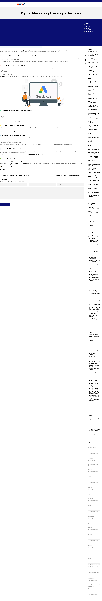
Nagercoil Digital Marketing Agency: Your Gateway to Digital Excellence (93, 144)
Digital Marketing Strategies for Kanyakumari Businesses (93, 567)
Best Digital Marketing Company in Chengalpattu (93, 458)
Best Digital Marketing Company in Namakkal (93, 505)
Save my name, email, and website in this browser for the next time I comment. (15, 200)
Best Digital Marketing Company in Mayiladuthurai (93, 497)
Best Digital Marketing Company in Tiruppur (93, 548)
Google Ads (2, 76)
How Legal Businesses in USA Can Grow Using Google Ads (93, 420)
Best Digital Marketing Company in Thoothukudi (93, 537)
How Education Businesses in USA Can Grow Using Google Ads (93, 425)
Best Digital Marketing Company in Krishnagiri (93, 490)
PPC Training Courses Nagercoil (93, 156)
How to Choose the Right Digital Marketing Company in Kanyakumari (93, 120)
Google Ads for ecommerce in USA (34, 154)
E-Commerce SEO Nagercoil (93, 105)
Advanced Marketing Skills (93, 238)
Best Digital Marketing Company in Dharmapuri (93, 472)
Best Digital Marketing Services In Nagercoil (93, 552)
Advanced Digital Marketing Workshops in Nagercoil (92, 447)
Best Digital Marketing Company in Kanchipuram (93, 487)
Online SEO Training (91, 578)
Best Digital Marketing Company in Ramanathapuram (93, 516)
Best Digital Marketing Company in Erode (93, 479)
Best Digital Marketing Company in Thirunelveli (93, 534)
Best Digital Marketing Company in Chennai (93, 461)
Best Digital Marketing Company (93, 79)
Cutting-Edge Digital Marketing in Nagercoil (93, 558)
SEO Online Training (91, 586)
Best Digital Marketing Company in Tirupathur (93, 545)
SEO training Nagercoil (93, 363)
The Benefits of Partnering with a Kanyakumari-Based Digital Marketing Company (94, 184)
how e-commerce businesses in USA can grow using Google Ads (17, 163)
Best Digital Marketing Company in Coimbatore (93, 465)
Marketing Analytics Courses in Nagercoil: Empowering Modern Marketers (93, 137)
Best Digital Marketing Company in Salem (93, 523)
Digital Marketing (91, 91)
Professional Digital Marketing (93, 157)
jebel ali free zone (91, 132)
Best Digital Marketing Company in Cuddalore (93, 468)
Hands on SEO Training (91, 570)
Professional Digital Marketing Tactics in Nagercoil (93, 581)
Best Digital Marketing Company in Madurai (93, 494)
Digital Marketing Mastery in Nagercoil (92, 561)
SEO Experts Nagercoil (92, 165)
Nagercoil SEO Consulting (92, 150)
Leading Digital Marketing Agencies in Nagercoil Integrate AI (93, 573)
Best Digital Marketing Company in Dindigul (93, 476)
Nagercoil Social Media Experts (93, 152)
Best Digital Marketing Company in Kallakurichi (93, 483)
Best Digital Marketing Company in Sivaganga (93, 526)
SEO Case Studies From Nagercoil (94, 164)
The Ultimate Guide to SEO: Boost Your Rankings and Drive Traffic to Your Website (94, 199)
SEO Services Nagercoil (92, 168)
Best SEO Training (91, 554)
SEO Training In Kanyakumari (93, 169)
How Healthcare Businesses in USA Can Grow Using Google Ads (93, 430)
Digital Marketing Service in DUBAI (93, 564)
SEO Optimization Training (93, 358)
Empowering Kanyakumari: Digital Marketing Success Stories (93, 287)
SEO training (90, 588)
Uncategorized (90, 207)
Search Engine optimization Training (94, 584)
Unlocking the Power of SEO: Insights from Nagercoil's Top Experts (93, 214)
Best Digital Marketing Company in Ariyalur (93, 454)
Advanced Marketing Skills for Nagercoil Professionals (93, 450)
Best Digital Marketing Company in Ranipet (93, 519)
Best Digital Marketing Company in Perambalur (93, 508)
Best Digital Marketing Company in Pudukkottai (93, 512)
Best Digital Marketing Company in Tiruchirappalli (93, 541)
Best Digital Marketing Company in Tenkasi (93, 530)
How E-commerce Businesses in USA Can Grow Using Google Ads (93, 435)
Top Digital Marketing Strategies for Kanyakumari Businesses (93, 399)
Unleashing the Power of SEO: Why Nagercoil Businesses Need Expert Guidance (94, 210)
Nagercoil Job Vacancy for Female (94, 149)
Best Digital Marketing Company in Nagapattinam (93, 501)
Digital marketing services (92, 98)
